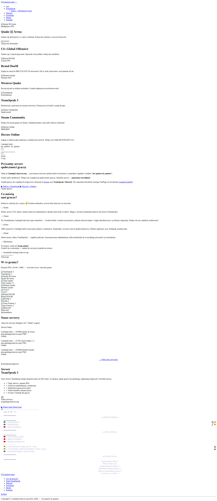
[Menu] (16, 2)
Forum (46, 182)
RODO (4, 494)
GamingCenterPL (126, 182)
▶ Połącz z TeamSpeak (10, 186)
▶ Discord (24, 186)
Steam (8, 18)
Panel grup (17, 407)
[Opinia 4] (8, 255)
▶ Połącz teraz (7, 407)
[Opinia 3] (6, 255)
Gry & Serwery (12, 479)
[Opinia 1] (2, 255)
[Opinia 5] (10, 255)
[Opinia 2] (4, 255)
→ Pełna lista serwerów (108, 360)
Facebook (10, 15)
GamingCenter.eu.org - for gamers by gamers (21, 409)
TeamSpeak (10, 9)
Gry (7, 6)
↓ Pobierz (32, 186)
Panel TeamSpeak (13, 481)
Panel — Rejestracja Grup (21, 11)
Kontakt (9, 20)
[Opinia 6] (12, 255)
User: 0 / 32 (8, 412)
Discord (9, 13)
